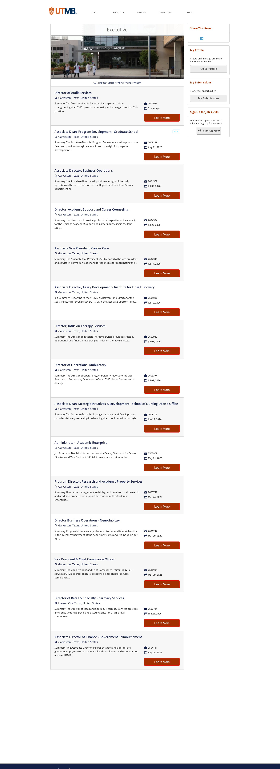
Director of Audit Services (73, 93)
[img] (201, 38)
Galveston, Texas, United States (78, 98)
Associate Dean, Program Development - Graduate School (96, 132)
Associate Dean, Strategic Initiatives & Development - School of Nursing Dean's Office (116, 404)
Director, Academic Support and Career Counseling (91, 209)
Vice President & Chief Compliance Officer (84, 559)
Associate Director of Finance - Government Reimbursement (98, 637)
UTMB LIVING (165, 12)
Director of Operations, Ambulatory (80, 365)
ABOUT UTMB (118, 12)
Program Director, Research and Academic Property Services (98, 481)
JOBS (94, 12)
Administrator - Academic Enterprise (80, 443)
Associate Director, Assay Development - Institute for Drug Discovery (104, 287)
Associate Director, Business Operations (83, 170)
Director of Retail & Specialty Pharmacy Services (89, 598)
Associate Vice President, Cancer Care (81, 248)
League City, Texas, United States (79, 603)
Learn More (162, 117)
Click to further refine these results (117, 83)
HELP (189, 12)
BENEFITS (141, 12)
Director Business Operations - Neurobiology (87, 520)
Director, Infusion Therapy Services (80, 326)
